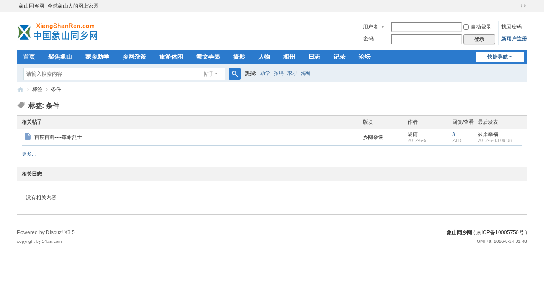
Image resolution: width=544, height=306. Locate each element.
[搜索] (235, 74)
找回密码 (512, 27)
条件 (56, 89)
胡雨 (413, 134)
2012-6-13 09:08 (495, 140)
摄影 (239, 56)
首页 (29, 56)
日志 (314, 56)
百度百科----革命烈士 (58, 137)
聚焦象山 (60, 56)
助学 (265, 73)
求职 (292, 73)
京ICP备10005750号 (500, 232)
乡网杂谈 (134, 56)
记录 (340, 56)
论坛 (365, 56)
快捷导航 (497, 57)
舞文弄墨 (208, 56)
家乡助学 (97, 56)
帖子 (209, 74)
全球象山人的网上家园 (73, 6)
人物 (264, 56)
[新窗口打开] (29, 138)
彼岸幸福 (488, 134)
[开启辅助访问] (515, 6)
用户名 (370, 27)
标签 (37, 89)
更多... (29, 154)
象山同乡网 (31, 6)
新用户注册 (514, 39)
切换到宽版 (523, 6)
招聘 (279, 73)
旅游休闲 (171, 56)
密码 (368, 39)
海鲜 (306, 73)
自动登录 (481, 27)
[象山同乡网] (59, 30)
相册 (289, 56)
